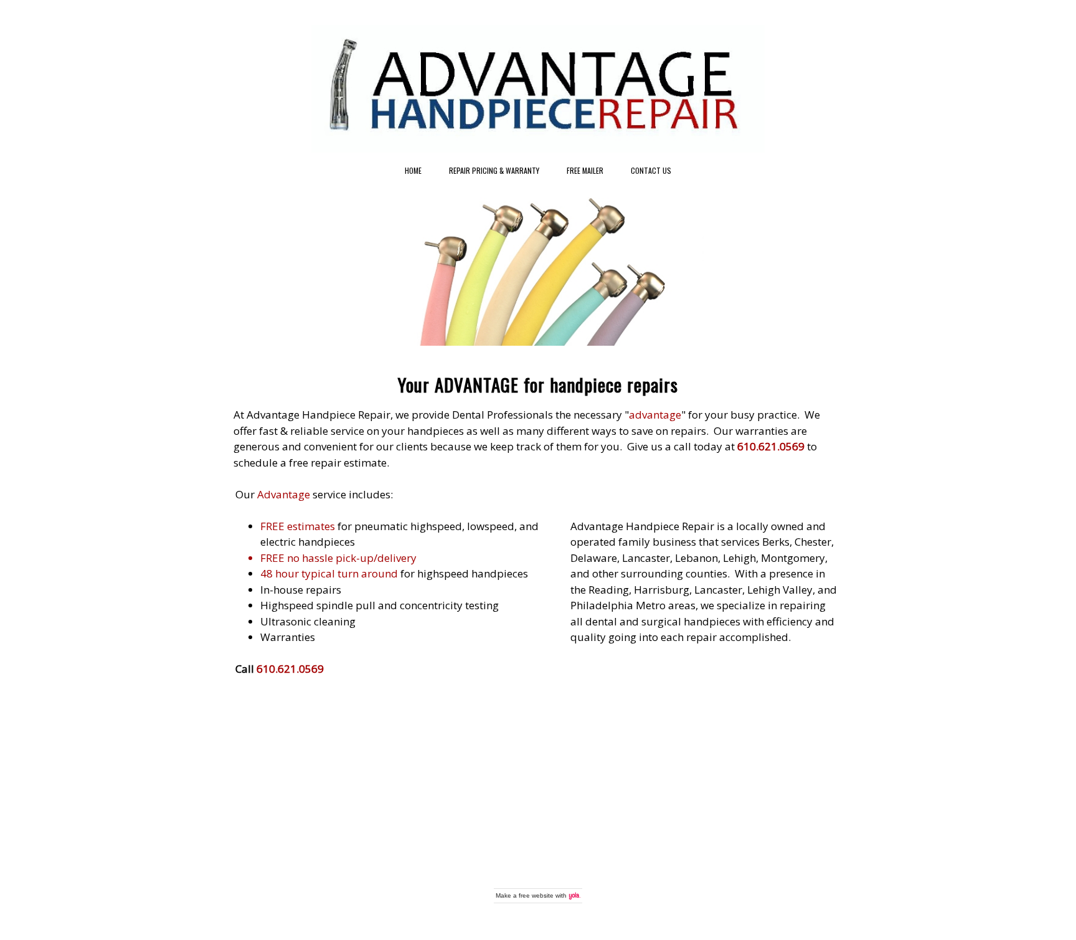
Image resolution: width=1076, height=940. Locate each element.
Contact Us (651, 170)
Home (413, 170)
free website (536, 895)
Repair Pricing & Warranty (494, 170)
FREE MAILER (585, 170)
